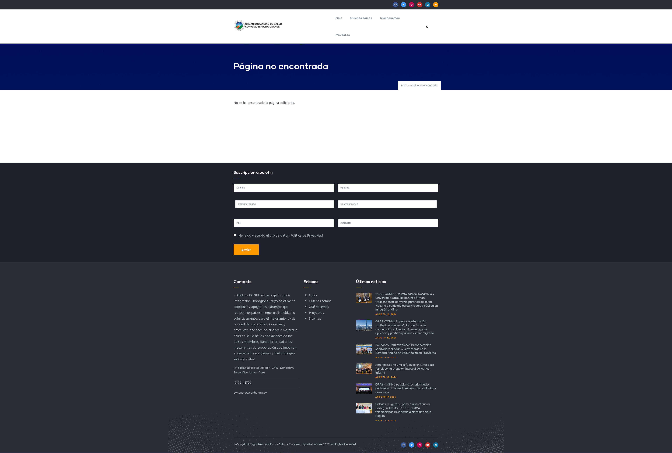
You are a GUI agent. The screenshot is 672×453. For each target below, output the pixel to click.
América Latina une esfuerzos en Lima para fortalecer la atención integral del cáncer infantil (404, 368)
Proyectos (342, 34)
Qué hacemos (390, 17)
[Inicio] (258, 25)
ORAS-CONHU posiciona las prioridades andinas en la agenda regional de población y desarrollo (406, 388)
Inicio (338, 17)
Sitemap (315, 319)
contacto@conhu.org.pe (250, 392)
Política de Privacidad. (306, 235)
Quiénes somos (361, 17)
